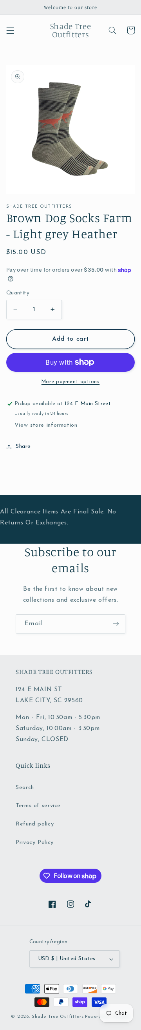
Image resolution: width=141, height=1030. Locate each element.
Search (25, 788)
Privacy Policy (35, 843)
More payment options (71, 382)
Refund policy (35, 824)
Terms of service (38, 806)
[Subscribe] (116, 624)
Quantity (17, 293)
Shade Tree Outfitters (57, 1016)
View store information (46, 425)
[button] (10, 30)
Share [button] (23, 446)
